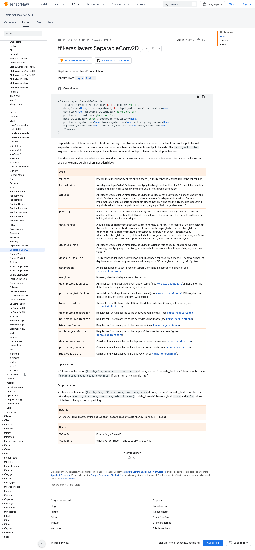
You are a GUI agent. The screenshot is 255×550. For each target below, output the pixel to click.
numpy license (68, 478)
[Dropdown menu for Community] (129, 4)
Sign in (247, 4)
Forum (54, 511)
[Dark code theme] (198, 97)
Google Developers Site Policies (107, 475)
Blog (53, 506)
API (73, 4)
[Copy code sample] (203, 97)
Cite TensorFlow (162, 528)
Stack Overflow (161, 517)
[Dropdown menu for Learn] (64, 4)
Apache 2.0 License (60, 475)
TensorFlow (64, 39)
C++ (38, 22)
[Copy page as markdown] (154, 49)
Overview (10, 22)
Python (26, 22)
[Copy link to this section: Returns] (71, 410)
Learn (57, 4)
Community (118, 4)
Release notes (161, 511)
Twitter (55, 522)
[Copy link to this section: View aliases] (82, 88)
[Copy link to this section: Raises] (70, 427)
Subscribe (213, 542)
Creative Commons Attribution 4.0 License (145, 471)
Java (50, 22)
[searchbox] (23, 33)
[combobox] (180, 4)
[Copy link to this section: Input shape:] (76, 365)
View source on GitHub (115, 60)
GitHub (233, 4)
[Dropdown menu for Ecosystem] (104, 4)
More (140, 4)
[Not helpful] (203, 39)
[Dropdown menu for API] (79, 4)
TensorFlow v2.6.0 (18, 15)
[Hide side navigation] (41, 543)
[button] (22, 375)
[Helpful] (198, 39)
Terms (54, 542)
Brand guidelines (162, 522)
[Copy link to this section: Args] (68, 172)
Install (43, 4)
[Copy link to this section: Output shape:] (78, 385)
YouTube (56, 528)
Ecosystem (93, 4)
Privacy (65, 542)
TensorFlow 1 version (77, 60)
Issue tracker (160, 506)
